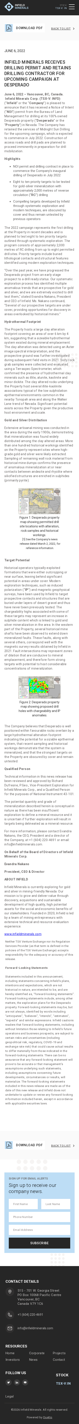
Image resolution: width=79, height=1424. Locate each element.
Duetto (47, 1417)
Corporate (37, 1353)
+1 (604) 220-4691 (30, 1314)
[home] (19, 6)
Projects (59, 1353)
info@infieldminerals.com (35, 1328)
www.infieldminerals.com (22, 934)
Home (10, 1353)
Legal (9, 1396)
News (33, 1360)
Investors (12, 1360)
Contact (59, 1360)
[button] (72, 6)
